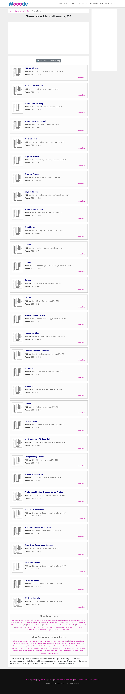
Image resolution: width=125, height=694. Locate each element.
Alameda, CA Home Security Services (56, 641)
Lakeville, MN (28, 627)
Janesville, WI (67, 630)
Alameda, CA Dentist (35, 641)
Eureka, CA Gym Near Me (26, 622)
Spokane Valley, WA (55, 630)
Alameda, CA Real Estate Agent (42, 646)
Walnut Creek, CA (20, 625)
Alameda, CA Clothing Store (22, 646)
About (113, 4)
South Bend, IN (48, 625)
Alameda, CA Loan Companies (48, 653)
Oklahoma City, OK (67, 627)
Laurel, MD (18, 627)
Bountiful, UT (30, 630)
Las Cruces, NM (55, 627)
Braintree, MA (70, 625)
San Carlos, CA (70, 622)
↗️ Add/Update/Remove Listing (48, 61)
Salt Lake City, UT (41, 630)
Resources (89, 680)
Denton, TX (78, 627)
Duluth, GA (30, 625)
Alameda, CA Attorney (20, 641)
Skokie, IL (39, 625)
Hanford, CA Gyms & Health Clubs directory (50, 622)
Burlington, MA (81, 625)
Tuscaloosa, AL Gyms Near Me (22, 620)
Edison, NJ (45, 627)
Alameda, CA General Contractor (72, 643)
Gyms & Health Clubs (22, 11)
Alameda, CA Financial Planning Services (49, 651)
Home (60, 4)
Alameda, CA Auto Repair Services (49, 643)
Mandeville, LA (59, 625)
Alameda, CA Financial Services (65, 648)
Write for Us (78, 680)
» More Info (81, 77)
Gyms (79, 4)
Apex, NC (37, 627)
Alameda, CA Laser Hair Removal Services (40, 648)
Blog (107, 4)
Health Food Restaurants (93, 4)
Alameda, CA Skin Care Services (64, 646)
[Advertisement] (49, 38)
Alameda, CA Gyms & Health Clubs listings (47, 620)
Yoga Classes (69, 4)
